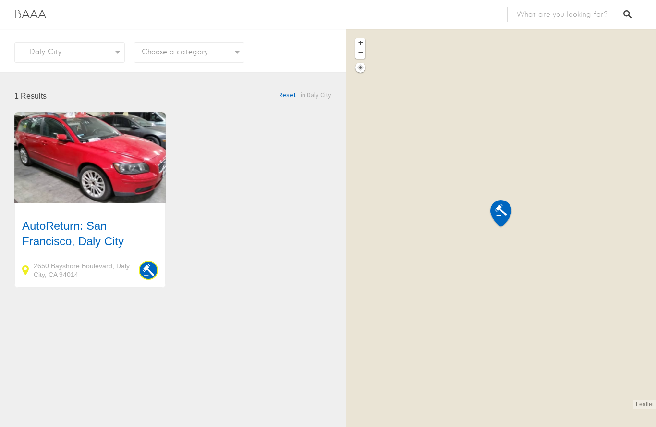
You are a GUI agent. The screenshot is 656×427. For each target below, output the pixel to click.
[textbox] (189, 52)
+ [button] (360, 42)
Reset (287, 94)
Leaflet (645, 404)
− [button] (360, 53)
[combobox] (189, 52)
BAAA (30, 14)
